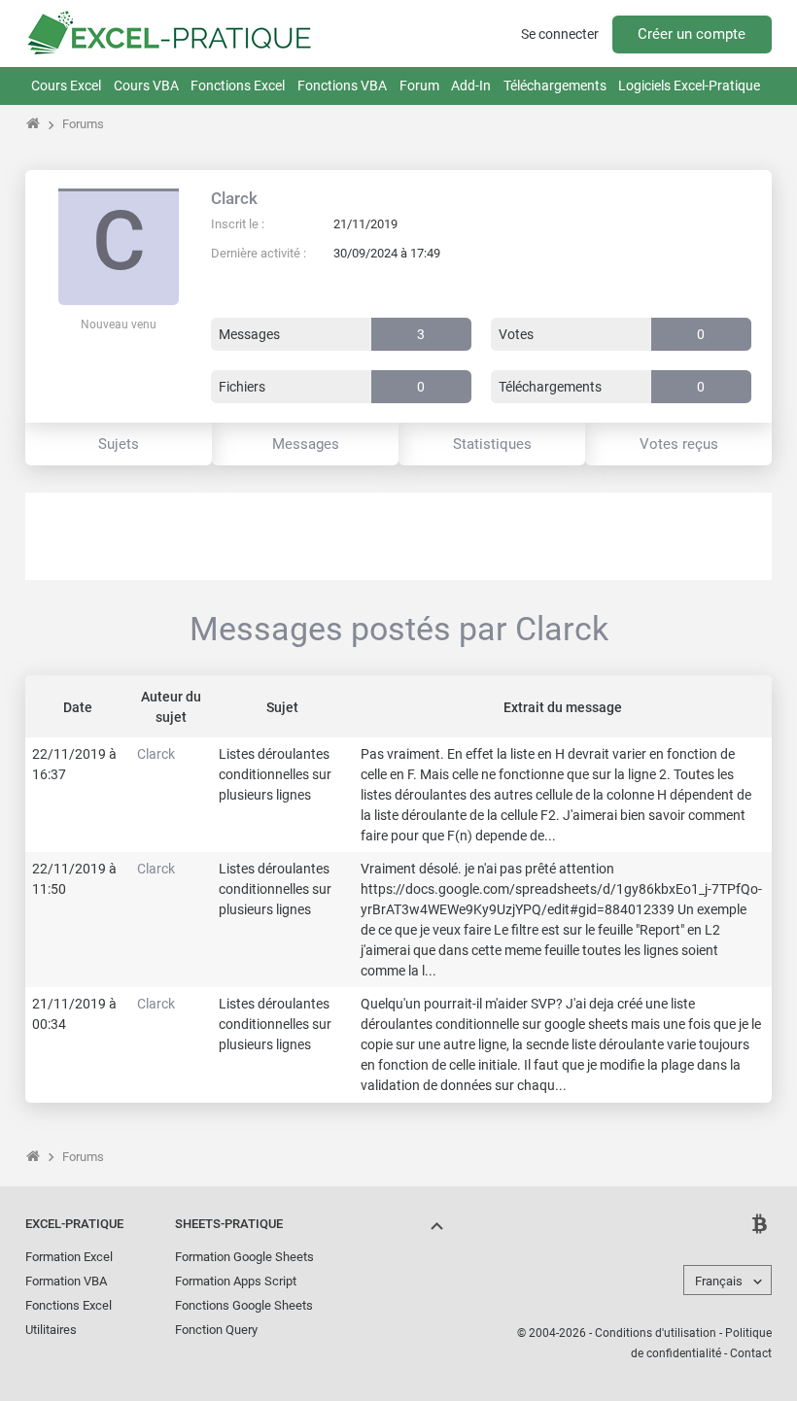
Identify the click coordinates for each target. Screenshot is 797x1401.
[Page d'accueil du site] (33, 124)
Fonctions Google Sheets (244, 1305)
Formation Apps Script (235, 1281)
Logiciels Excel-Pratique (689, 85)
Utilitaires (51, 1329)
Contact (751, 1353)
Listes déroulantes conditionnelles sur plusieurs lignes (275, 774)
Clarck (234, 198)
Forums (83, 124)
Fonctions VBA (342, 85)
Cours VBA (146, 85)
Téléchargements (554, 85)
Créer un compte (691, 34)
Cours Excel (66, 85)
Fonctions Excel (238, 85)
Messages (305, 444)
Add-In (471, 85)
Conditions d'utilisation (655, 1333)
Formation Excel (69, 1256)
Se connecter (560, 34)
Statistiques (492, 444)
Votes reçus (679, 444)
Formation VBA (66, 1281)
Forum (419, 85)
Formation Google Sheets (244, 1256)
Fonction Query (216, 1329)
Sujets (118, 444)
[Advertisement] (398, 536)
